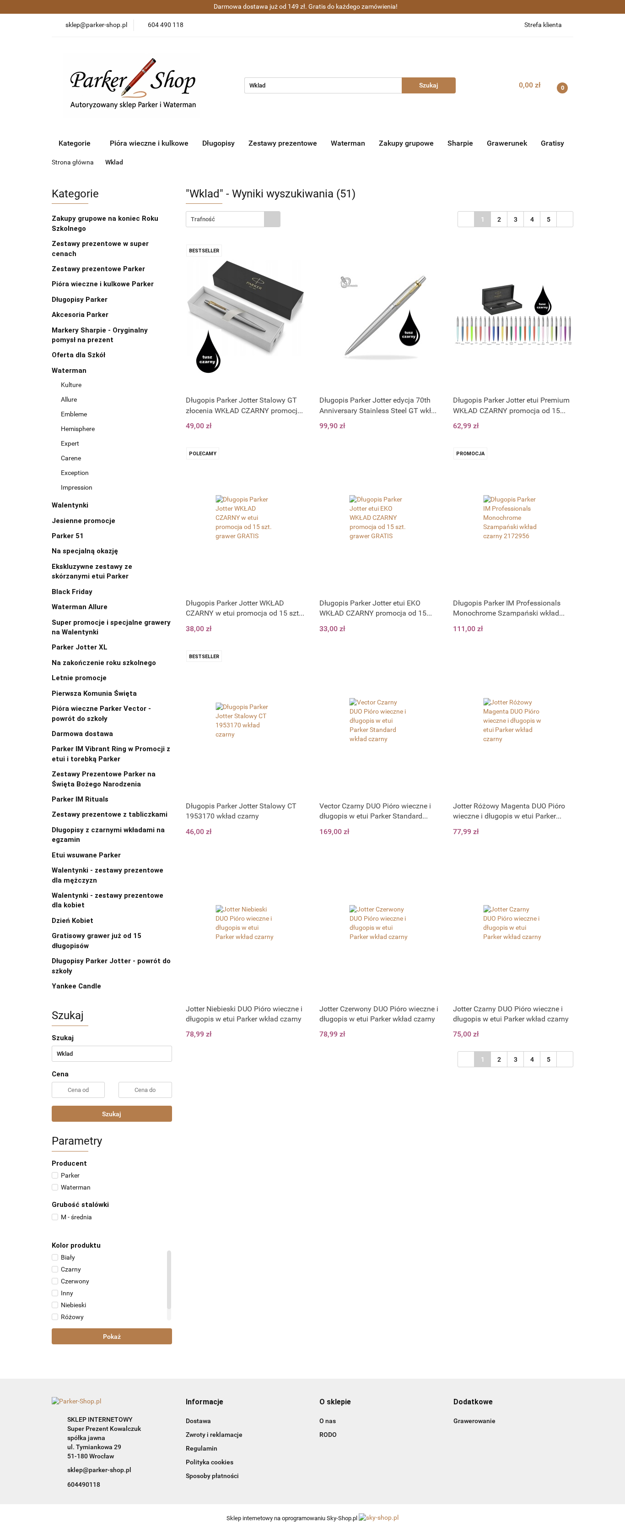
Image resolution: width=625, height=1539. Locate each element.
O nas (327, 1420)
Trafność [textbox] (203, 219)
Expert (70, 443)
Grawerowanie (474, 1420)
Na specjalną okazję (85, 551)
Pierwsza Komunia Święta (94, 693)
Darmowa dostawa (82, 734)
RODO (328, 1434)
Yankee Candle (76, 986)
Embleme (74, 414)
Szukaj (111, 1114)
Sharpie (460, 143)
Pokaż (112, 1336)
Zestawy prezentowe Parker (98, 269)
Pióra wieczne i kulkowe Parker (104, 284)
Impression (76, 487)
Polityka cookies (209, 1462)
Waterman (348, 143)
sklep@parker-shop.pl (99, 1470)
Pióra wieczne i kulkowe (149, 143)
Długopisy (218, 143)
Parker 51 (68, 536)
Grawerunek (507, 143)
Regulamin (201, 1448)
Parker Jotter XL (80, 647)
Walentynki (70, 505)
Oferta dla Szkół (78, 355)
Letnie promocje (79, 678)
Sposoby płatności (212, 1475)
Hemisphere (78, 428)
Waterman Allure (80, 607)
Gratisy (552, 143)
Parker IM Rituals (80, 799)
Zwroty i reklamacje (214, 1434)
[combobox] (233, 219)
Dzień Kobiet (72, 921)
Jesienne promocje (83, 521)
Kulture (71, 384)
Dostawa (198, 1420)
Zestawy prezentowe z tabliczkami (109, 814)
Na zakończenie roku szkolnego (104, 663)
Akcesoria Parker (80, 315)
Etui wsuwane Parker (86, 855)
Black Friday (72, 592)
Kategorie (75, 143)
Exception (75, 472)
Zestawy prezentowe (282, 143)
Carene (71, 458)
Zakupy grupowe (406, 143)
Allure (69, 399)
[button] (204, 1402)
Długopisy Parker (80, 299)
